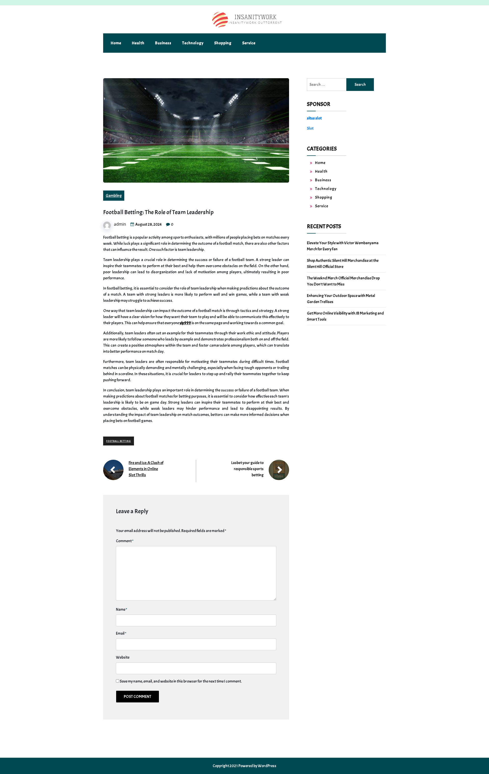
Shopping (223, 43)
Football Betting (118, 441)
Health (138, 43)
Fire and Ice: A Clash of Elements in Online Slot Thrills (146, 469)
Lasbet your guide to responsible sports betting (247, 469)
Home (116, 43)
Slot (310, 128)
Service (248, 43)
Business (163, 43)
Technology (192, 43)
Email (121, 633)
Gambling (114, 195)
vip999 (185, 322)
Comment (124, 541)
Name (121, 609)
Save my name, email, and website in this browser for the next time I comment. (181, 681)
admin (120, 224)
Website (122, 657)
